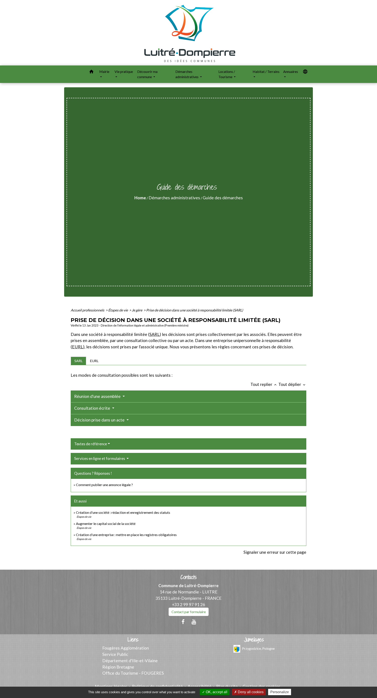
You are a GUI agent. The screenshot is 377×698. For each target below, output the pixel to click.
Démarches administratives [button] (187, 74)
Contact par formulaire (188, 612)
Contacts (188, 577)
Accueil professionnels (88, 310)
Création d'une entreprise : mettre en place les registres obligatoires (126, 535)
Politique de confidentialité (157, 686)
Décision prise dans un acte (99, 419)
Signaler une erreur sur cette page (274, 552)
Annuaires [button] (290, 71)
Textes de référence (90, 444)
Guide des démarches (223, 197)
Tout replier (264, 384)
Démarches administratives (174, 197)
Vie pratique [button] (124, 71)
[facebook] (183, 621)
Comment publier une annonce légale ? (104, 485)
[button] (91, 72)
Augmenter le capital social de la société (105, 523)
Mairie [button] (104, 71)
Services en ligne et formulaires (100, 458)
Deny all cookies (250, 692)
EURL (77, 346)
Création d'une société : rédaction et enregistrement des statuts (123, 512)
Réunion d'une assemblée (98, 396)
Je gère (137, 310)
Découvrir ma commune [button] (147, 74)
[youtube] (194, 621)
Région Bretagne (118, 666)
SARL (154, 334)
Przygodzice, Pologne (258, 648)
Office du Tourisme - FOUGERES (133, 673)
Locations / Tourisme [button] (226, 74)
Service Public (115, 654)
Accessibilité (199, 686)
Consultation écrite (92, 408)
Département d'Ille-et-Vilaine (130, 660)
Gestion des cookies (261, 686)
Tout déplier (292, 384)
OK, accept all (216, 692)
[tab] (78, 361)
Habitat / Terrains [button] (266, 71)
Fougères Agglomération (125, 647)
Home (140, 197)
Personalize (279, 692)
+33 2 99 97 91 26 (188, 604)
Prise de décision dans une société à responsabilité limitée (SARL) (194, 310)
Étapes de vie (118, 310)
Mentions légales (111, 686)
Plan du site (227, 686)
